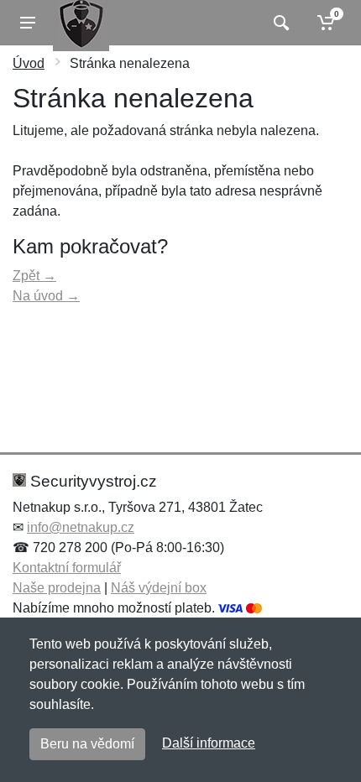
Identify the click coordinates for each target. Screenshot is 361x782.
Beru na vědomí (87, 744)
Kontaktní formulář (67, 567)
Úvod (28, 63)
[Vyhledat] (279, 22)
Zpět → (34, 275)
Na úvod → (46, 296)
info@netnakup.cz (80, 527)
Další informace (208, 743)
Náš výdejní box (159, 588)
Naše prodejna (57, 588)
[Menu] (28, 23)
